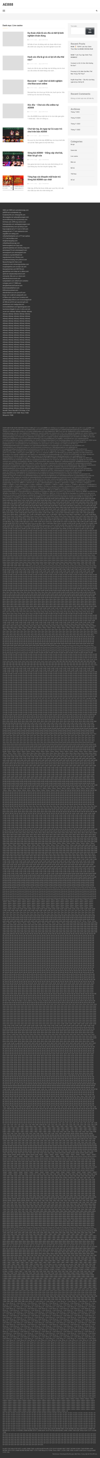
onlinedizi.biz (44, 465)
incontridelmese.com (51, 438)
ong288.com (7, 234)
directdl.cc (36, 490)
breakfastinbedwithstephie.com (70, 435)
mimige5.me (72, 497)
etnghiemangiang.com (10, 241)
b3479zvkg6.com (76, 454)
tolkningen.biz (82, 467)
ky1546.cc (13, 452)
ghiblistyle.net (73, 447)
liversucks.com (12, 442)
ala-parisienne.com (78, 445)
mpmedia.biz (87, 468)
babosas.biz (65, 467)
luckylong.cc (33, 486)
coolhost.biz (39, 463)
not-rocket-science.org (50, 479)
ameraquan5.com (21, 250)
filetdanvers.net (47, 460)
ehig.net (69, 474)
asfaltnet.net (53, 474)
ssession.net (7, 461)
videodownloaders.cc (48, 483)
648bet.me (32, 498)
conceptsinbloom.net (21, 444)
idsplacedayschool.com (17, 274)
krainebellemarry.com (10, 227)
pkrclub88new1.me (40, 497)
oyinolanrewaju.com (22, 210)
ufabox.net (66, 444)
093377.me (62, 491)
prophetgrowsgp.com (9, 433)
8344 (47, 521)
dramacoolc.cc (31, 483)
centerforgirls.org (28, 479)
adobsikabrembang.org (32, 475)
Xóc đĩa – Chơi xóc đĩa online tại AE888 (43, 106)
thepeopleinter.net (22, 472)
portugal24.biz (22, 461)
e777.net (22, 236)
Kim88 (54, 592)
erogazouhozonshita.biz (56, 465)
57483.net (62, 458)
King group (34, 523)
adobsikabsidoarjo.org (37, 477)
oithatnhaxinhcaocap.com (11, 243)
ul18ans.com (7, 297)
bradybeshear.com (8, 444)
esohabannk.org (15, 212)
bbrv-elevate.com (18, 429)
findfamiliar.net (7, 477)
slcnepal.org (6, 479)
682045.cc (48, 484)
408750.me (30, 493)
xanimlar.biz (6, 465)
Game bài (74, 150)
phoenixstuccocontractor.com (39, 449)
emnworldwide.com (35, 444)
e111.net (17, 229)
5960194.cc (70, 451)
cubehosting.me (22, 495)
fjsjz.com (19, 245)
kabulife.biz (44, 470)
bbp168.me (64, 497)
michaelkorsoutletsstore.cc (80, 488)
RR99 (65, 521)
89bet (16, 509)
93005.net (55, 458)
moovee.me (72, 495)
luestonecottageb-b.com (11, 309)
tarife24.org (78, 477)
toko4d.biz (22, 467)
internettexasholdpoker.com (42, 445)
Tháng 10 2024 (75, 118)
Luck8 (56, 513)
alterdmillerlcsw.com (10, 293)
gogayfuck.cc (25, 488)
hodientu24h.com (8, 215)
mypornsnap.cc (42, 488)
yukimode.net (44, 475)
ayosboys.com (22, 227)
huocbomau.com (21, 219)
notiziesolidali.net (27, 438)
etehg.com (15, 234)
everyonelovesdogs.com (78, 442)
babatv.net (12, 472)
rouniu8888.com (45, 428)
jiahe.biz (37, 467)
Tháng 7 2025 (75, 112)
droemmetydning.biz (9, 468)
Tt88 (83, 527)
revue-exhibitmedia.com (84, 431)
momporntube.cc (8, 488)
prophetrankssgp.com (56, 454)
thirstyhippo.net (73, 460)
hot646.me (80, 497)
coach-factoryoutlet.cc (22, 484)
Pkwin (67, 514)
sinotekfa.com (78, 437)
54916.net (88, 458)
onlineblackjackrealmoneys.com (13, 445)
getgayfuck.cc (18, 490)
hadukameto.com (16, 438)
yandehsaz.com (8, 304)
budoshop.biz (91, 465)
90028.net (6, 460)
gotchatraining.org (28, 481)
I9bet (73, 520)
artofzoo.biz (79, 468)
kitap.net (17, 271)
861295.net (48, 458)
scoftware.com (58, 444)
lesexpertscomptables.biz (11, 467)
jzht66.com (48, 433)
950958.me (37, 493)
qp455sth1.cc (40, 484)
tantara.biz (89, 470)
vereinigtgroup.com (22, 451)
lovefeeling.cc (19, 486)
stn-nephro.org (75, 479)
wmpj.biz (46, 463)
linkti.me (86, 495)
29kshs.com (19, 257)
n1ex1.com (63, 433)
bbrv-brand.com (87, 452)
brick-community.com (45, 447)
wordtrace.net (20, 475)
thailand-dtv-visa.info (37, 433)
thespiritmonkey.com (23, 447)
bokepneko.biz (44, 468)
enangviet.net (7, 231)
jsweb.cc (5, 486)
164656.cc (55, 484)
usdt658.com (87, 429)
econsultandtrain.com (10, 307)
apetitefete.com (8, 271)
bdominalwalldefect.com (11, 288)
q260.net (6, 274)
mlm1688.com (73, 428)
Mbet (51, 523)
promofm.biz (20, 468)
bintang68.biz (73, 467)
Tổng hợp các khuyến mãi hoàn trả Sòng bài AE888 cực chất (44, 178)
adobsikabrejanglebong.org (53, 477)
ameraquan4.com (8, 252)
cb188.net (6, 302)
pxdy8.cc (12, 484)
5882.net (6, 210)
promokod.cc (66, 490)
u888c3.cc (23, 483)
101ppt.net (56, 460)
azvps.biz (46, 452)
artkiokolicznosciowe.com (11, 278)
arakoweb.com (32, 437)
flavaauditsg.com (8, 456)
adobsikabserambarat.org (67, 475)
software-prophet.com (81, 440)
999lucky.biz (18, 463)
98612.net (59, 431)
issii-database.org (40, 481)
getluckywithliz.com (9, 451)
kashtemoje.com (15, 435)
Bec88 (73, 523)
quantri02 (44, 39)
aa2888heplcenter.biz (82, 461)
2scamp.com (23, 297)
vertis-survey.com (88, 454)
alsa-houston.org (71, 481)
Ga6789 (42, 527)
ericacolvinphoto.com (10, 447)
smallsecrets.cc (80, 451)
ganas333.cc (66, 483)
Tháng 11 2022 (75, 130)
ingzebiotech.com (9, 257)
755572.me (78, 491)
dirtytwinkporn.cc (8, 490)
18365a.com (7, 431)
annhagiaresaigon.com (22, 224)
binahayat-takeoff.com (41, 435)
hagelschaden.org (64, 479)
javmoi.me (57, 497)
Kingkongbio (6, 502)
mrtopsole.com (22, 437)
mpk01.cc (73, 483)
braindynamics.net (34, 472)
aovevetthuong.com (9, 219)
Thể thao (73, 174)
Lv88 (52, 513)
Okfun (43, 521)
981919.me (93, 491)
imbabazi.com (27, 445)
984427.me (86, 491)
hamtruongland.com (9, 245)
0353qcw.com (55, 428)
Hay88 (76, 506)
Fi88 (81, 504)
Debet (27, 428)
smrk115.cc (6, 452)
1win (82, 514)
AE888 (8, 4)
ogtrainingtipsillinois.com (11, 300)
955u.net (69, 472)
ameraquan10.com (9, 250)
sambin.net (6, 475)
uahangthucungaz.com (21, 217)
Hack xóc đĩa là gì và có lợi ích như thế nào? (46, 58)
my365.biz (14, 461)
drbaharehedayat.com (66, 437)
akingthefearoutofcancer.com (12, 285)
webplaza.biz (30, 467)
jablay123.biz (35, 468)
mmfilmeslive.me (43, 495)
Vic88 (51, 514)
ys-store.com (20, 276)
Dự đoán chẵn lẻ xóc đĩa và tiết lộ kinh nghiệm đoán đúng (46, 34)
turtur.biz (68, 470)
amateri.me (79, 495)
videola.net (71, 433)
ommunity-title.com (9, 276)
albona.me (92, 495)
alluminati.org (38, 479)
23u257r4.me (71, 491)
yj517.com (36, 428)
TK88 (18, 413)
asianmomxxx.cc (81, 486)
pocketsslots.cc (70, 486)
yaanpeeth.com (21, 295)
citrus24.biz (89, 460)
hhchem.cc (47, 486)
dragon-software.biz (55, 468)
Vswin (52, 525)
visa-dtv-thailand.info (69, 431)
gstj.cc (39, 483)
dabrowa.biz (50, 461)
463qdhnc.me (7, 493)
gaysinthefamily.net (32, 474)
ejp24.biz (11, 463)
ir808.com (86, 437)
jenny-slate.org (85, 479)
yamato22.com (7, 429)
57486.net (35, 458)
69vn (50, 521)
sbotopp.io (83, 490)
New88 (5, 410)
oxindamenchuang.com (10, 260)
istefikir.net (28, 460)
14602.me (52, 493)
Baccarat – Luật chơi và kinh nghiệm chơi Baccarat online (45, 82)
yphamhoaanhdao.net (10, 248)
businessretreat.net (60, 472)
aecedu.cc (54, 486)
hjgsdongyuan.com (23, 307)
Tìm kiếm (74, 26)
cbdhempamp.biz (59, 470)
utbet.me (25, 498)
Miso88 (15, 410)
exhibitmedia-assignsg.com (86, 481)
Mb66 (23, 428)
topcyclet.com (42, 437)
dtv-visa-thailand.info (23, 433)
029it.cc (26, 486)
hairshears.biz (53, 463)
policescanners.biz (34, 470)
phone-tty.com (55, 442)
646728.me (65, 493)
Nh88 (64, 529)
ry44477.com (53, 452)
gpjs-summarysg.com (35, 456)
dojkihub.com (79, 433)
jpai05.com (34, 454)
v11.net (14, 231)
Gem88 (27, 511)
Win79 (60, 527)
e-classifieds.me (8, 497)
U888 (11, 507)
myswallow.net (67, 445)
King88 (20, 504)
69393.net (41, 458)
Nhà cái (73, 162)
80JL (92, 520)
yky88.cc (61, 438)
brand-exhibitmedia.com (36, 431)
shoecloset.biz (63, 463)
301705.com (74, 444)
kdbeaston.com (36, 442)
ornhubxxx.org (7, 255)
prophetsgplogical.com (49, 456)
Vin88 (31, 428)
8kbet (69, 513)
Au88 (4, 428)
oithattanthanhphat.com (10, 236)
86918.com (20, 269)
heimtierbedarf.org (17, 479)
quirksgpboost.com (79, 456)
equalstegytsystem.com (65, 456)
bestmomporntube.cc (55, 488)
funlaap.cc (63, 451)
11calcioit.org (61, 481)
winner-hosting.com (90, 433)
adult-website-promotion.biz (30, 465)
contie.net (91, 475)
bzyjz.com (6, 295)
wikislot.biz (6, 470)
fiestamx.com (45, 442)
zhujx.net (13, 475)
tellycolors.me (54, 491)
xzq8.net (13, 295)
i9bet (66, 525)
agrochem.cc (83, 484)
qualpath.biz (81, 470)
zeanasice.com (22, 231)
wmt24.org (34, 447)
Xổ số (73, 180)
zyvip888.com (90, 428)
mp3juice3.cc (75, 490)
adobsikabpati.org (81, 475)
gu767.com (81, 428)
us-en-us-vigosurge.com (52, 451)
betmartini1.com (38, 438)
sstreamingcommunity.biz (83, 463)
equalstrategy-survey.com (11, 483)
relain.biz (43, 467)
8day (23, 410)
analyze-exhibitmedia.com (27, 440)
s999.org (15, 222)
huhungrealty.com (8, 224)
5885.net (12, 210)
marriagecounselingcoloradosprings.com (16, 449)
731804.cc (75, 484)
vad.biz (27, 236)
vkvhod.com (56, 433)
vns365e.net (26, 477)
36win (73, 511)
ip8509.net (6, 212)
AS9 (12, 502)
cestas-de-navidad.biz (53, 467)
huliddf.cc (6, 484)
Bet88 (58, 521)
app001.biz (71, 463)
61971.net (42, 429)
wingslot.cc (87, 483)
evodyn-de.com (21, 267)
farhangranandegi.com (10, 437)
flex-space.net (16, 477)
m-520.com (24, 229)
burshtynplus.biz (15, 465)
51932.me (59, 493)
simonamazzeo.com (70, 438)
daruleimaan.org (8, 481)
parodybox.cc (66, 488)
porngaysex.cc (28, 490)
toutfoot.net (83, 449)
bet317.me (19, 498)
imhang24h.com (20, 215)
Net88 (9, 523)
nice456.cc (17, 488)
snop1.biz (6, 472)
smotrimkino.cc (92, 486)
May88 (25, 513)
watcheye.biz (24, 470)
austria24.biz (42, 461)
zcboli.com (15, 297)
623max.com (7, 222)
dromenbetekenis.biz (70, 465)
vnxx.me (30, 497)
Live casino (74, 156)
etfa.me (65, 495)
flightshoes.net (54, 475)
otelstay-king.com (23, 248)
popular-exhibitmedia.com (22, 454)
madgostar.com (19, 304)
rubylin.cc (62, 484)
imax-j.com (18, 262)
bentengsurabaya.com (66, 440)
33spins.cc (43, 490)
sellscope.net (64, 460)
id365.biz (25, 463)
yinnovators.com (47, 444)
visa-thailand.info (49, 431)
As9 (83, 506)
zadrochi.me (50, 497)
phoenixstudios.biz (69, 468)
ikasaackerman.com (9, 269)
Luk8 (57, 509)
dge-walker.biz (82, 465)
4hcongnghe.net (8, 217)
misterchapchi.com (28, 435)
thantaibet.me (74, 493)
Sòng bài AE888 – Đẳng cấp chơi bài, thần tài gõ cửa (45, 154)
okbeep (12, 311)
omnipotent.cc (92, 484)
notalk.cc (11, 486)
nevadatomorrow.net (46, 472)
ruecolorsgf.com (22, 302)
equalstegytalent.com (9, 458)
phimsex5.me (37, 491)
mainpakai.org (17, 481)
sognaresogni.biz (83, 438)
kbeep (17, 314)
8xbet (5, 413)
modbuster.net (77, 472)
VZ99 (20, 410)
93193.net (12, 460)
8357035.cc (89, 451)
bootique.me (45, 491)
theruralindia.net (43, 474)
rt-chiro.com (24, 309)
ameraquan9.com (20, 252)
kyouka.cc (58, 483)
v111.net (5, 238)
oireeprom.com (8, 264)
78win (10, 410)
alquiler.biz (58, 461)
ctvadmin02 (45, 135)
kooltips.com (13, 238)
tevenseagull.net (25, 300)
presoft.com (21, 293)
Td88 (59, 514)
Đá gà (72, 144)
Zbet (27, 514)
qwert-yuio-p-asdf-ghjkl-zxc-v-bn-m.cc (29, 452)
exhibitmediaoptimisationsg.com (71, 429)
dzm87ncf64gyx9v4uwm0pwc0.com (47, 440)
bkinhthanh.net (17, 255)
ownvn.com (22, 222)
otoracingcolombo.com (21, 264)
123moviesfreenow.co (25, 491)
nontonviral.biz (14, 470)
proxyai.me (13, 495)
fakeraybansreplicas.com (60, 447)
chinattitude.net (65, 442)
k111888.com (16, 283)
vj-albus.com (24, 271)
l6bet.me (5, 498)
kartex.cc (68, 484)
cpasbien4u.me (33, 495)
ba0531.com (64, 428)
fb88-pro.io (50, 490)
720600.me (45, 493)
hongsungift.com (56, 445)
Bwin (4, 511)
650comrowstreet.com (10, 290)
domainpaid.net (37, 460)
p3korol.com (22, 260)
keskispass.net (62, 474)
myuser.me (6, 495)
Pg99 (88, 511)
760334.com (67, 454)
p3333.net (13, 302)
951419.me (22, 493)
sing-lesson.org (51, 481)
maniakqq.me (18, 497)
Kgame (24, 504)
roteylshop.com (54, 435)
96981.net (82, 458)
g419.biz (50, 470)
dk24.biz (30, 461)
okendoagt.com (43, 454)
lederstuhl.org (86, 477)
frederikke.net (20, 460)
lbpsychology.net (8, 262)
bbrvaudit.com (62, 452)
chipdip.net (82, 460)
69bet (69, 509)
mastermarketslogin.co (10, 491)
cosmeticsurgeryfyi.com (10, 440)
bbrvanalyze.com (8, 454)
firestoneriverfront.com (56, 449)
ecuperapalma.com (9, 267)
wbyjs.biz (31, 463)
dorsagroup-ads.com (87, 435)
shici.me (25, 497)
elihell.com (18, 281)
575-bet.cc (80, 483)
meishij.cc (61, 486)
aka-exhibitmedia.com (31, 429)
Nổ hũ (73, 168)
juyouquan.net (85, 474)
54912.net (75, 458)
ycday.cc (33, 484)
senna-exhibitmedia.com (53, 429)
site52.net (22, 474)
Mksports (6, 415)
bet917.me (11, 498)
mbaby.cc (41, 486)
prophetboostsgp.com (24, 458)
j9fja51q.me (15, 493)
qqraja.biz (28, 468)
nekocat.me (91, 493)
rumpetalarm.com (8, 281)
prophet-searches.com (74, 452)
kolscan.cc (33, 488)
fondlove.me (83, 493)
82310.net (69, 458)
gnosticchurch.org (68, 477)
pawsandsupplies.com (71, 449)
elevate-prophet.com (20, 456)
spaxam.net (6, 435)
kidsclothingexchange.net (11, 474)
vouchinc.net (77, 474)
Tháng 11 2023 (75, 124)
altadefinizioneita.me (55, 495)
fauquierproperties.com (35, 451)
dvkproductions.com (24, 442)
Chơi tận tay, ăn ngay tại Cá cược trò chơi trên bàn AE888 (45, 130)
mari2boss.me (88, 497)
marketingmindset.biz (68, 461)
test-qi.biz (74, 470)
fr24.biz (35, 461)
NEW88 (9, 413)
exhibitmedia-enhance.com (19, 431)
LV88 (80, 513)
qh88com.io (58, 490)
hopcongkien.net (8, 229)
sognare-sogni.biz (53, 437)
